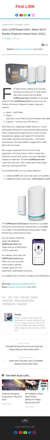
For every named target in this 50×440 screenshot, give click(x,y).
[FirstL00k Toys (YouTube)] (25, 15)
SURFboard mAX (9, 304)
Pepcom (34, 297)
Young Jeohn (22, 304)
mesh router (25, 297)
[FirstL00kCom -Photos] (16, 15)
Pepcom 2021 (8, 301)
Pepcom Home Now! (24, 49)
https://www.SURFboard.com (24, 284)
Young (8, 39)
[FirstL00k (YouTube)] (20, 15)
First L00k (25, 6)
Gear (26, 25)
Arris (10, 297)
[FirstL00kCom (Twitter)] (29, 15)
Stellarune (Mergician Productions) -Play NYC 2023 (12, 397)
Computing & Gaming (12, 25)
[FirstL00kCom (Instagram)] (33, 15)
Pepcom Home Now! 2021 (24, 301)
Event (16, 297)
